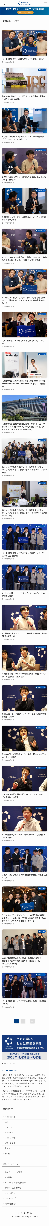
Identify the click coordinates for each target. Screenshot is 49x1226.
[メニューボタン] (45, 3)
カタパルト (9, 1132)
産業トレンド (10, 1143)
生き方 (7, 1148)
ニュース (8, 1127)
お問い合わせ (10, 1203)
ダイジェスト (10, 1116)
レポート (8, 1122)
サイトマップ (10, 1198)
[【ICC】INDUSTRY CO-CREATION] (24, 3)
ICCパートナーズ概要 (13, 1172)
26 (32, 1021)
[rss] (31, 1213)
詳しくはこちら (25, 12)
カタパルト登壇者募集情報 (16, 1182)
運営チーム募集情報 (13, 1188)
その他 (7, 1153)
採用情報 (8, 1177)
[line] (24, 1213)
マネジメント (10, 1137)
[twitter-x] (21, 1213)
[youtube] (28, 1213)
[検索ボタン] (3, 3)
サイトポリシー (11, 1193)
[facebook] (18, 1213)
